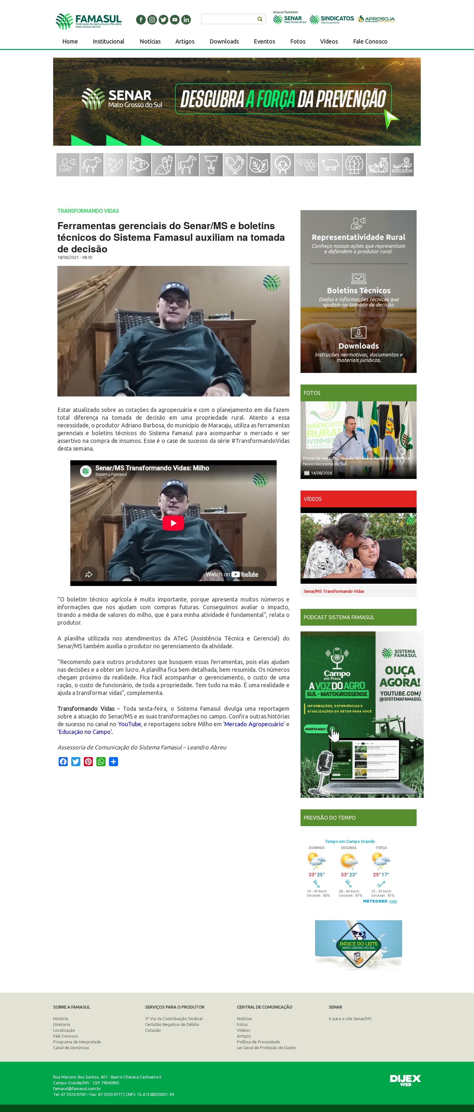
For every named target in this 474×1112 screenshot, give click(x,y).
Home (70, 41)
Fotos (297, 41)
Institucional (108, 41)
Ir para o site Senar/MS (350, 1018)
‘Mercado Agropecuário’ (254, 724)
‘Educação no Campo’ (84, 731)
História (60, 1018)
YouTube (129, 724)
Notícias (150, 41)
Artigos (184, 41)
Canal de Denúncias (71, 1047)
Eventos (264, 41)
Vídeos (329, 41)
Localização (64, 1030)
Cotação (153, 1030)
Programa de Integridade (77, 1041)
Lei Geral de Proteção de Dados (266, 1047)
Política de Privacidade (258, 1041)
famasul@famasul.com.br (77, 1088)
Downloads (224, 41)
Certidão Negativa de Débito (172, 1024)
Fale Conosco (370, 41)
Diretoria (61, 1024)
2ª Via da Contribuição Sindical (173, 1018)
